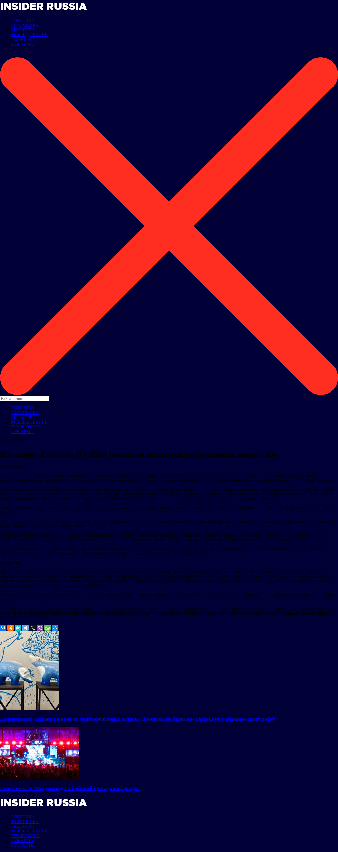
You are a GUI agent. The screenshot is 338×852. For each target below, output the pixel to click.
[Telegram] (25, 628)
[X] (33, 628)
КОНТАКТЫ (23, 845)
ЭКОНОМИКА (25, 25)
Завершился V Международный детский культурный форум (69, 788)
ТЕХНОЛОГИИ (25, 39)
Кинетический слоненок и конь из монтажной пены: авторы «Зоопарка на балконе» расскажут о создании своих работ (137, 719)
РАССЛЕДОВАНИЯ (29, 34)
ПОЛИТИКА (23, 20)
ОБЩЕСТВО (23, 30)
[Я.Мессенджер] (18, 628)
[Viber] (40, 628)
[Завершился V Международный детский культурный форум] (39, 778)
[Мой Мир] (55, 628)
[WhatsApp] (47, 628)
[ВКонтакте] (3, 628)
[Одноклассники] (10, 628)
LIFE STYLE (22, 44)
